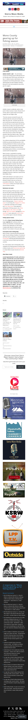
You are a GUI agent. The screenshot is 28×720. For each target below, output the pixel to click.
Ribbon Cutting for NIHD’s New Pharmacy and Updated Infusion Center (13, 646)
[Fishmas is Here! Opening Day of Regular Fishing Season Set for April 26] (17, 314)
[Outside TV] (14, 557)
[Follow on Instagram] (12, 9)
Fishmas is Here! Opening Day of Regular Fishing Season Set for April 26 (17, 320)
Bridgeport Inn (18, 203)
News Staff (7, 43)
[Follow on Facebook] (10, 9)
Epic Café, (10, 209)
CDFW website (6, 183)
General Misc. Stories (9, 46)
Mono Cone (16, 209)
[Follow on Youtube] (18, 9)
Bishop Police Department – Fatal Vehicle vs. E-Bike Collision (13, 600)
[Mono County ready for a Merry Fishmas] (7, 334)
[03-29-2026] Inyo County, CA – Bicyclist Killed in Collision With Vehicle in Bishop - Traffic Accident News (14, 597)
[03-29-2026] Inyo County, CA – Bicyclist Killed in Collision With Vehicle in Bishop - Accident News (14, 606)
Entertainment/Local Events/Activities (13, 45)
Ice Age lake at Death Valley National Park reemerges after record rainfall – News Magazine (14, 659)
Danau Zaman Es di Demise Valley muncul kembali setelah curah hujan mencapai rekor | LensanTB (14, 666)
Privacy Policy (11, 716)
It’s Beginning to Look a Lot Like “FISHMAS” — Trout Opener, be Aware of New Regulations (7, 321)
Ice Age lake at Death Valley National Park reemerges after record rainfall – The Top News (14, 673)
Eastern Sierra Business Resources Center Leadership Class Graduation (14, 653)
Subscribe (20, 367)
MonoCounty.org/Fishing (19, 248)
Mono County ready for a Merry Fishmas (7, 339)
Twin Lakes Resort (9, 206)
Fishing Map (6, 238)
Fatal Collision (22, 615)
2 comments (19, 46)
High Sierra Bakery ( (11, 211)
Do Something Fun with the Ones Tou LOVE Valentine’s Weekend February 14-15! (14, 627)
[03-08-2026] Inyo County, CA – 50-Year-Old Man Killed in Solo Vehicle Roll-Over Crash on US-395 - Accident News (14, 613)
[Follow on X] (15, 9)
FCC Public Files (14, 394)
